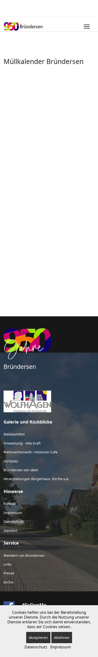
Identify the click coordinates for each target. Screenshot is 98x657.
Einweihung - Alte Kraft (22, 443)
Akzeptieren (38, 637)
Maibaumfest (14, 434)
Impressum (13, 512)
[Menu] (86, 26)
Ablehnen (61, 637)
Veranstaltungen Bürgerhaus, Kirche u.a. (36, 479)
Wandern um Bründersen (24, 555)
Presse (9, 573)
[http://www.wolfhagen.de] (49, 401)
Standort (10, 530)
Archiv (9, 582)
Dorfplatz (11, 461)
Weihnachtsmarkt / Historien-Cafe (31, 452)
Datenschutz (14, 521)
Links (8, 564)
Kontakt (10, 503)
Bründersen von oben (21, 470)
